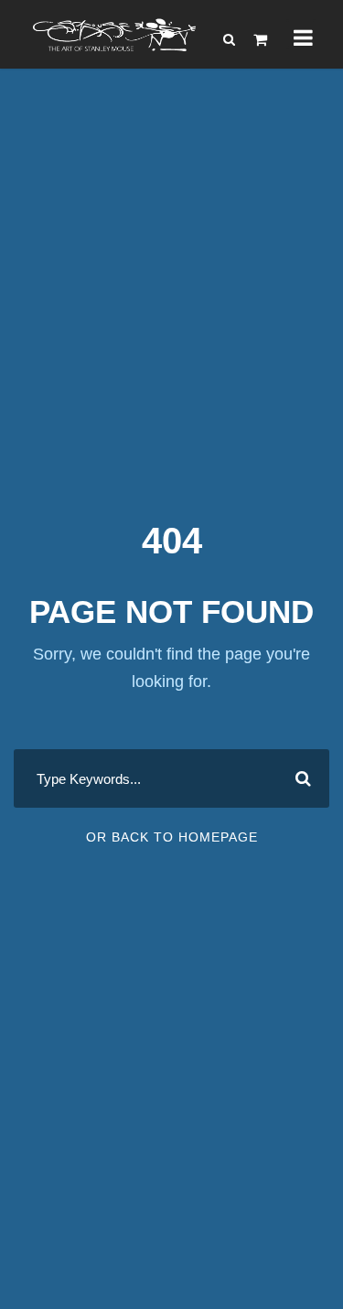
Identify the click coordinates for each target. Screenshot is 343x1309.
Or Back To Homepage (172, 837)
